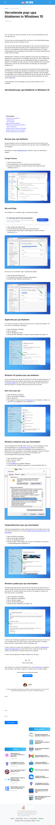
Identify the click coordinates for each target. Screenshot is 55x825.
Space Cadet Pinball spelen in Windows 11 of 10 (18, 770)
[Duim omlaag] (29, 660)
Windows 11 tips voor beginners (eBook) (27, 820)
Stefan (30, 684)
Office (11, 77)
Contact (12, 818)
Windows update (10, 382)
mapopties (13, 463)
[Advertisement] (27, 28)
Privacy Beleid (33, 818)
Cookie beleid (19, 818)
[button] (5, 2)
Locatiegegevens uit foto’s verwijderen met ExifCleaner (17, 763)
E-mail (6, 716)
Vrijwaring (40, 818)
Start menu (30, 400)
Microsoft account (25, 447)
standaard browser (22, 150)
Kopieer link (27, 675)
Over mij (26, 818)
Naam (6, 710)
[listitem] (39, 735)
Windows (6, 8)
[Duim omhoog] (26, 660)
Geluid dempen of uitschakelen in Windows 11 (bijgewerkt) (17, 755)
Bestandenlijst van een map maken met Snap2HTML (17, 787)
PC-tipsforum (37, 667)
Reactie (6, 696)
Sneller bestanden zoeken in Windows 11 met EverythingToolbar (17, 779)
